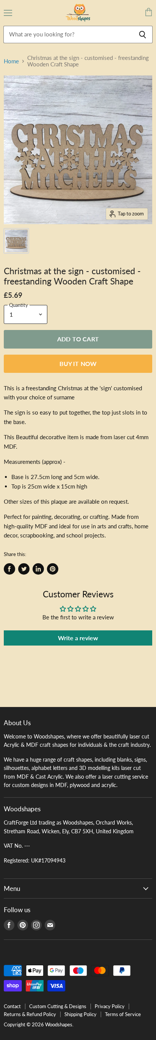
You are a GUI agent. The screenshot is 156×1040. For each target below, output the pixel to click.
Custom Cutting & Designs (57, 1006)
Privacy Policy (110, 1006)
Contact (12, 1006)
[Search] (143, 34)
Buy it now (78, 363)
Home (11, 61)
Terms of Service (123, 1014)
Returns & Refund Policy (30, 1014)
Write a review (78, 637)
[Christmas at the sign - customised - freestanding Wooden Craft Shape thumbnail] (16, 241)
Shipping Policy (80, 1014)
